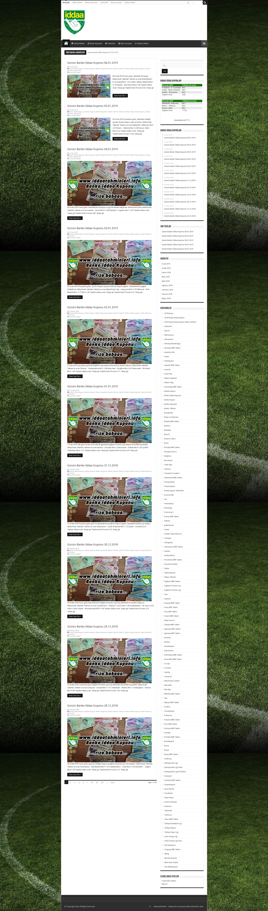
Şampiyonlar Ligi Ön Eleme (175, 772)
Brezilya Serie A (170, 452)
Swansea (167, 806)
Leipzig (167, 672)
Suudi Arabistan (170, 802)
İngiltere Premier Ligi (172, 590)
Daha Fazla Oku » (120, 96)
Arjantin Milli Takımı (172, 365)
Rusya (166, 750)
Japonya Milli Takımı (172, 633)
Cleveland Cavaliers (172, 473)
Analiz (166, 357)
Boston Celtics (170, 439)
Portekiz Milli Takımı (172, 737)
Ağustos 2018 (167, 285)
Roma (166, 746)
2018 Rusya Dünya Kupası (174, 318)
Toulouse (168, 815)
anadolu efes (169, 352)
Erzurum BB (169, 495)
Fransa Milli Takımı (171, 516)
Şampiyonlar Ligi (171, 763)
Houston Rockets (171, 564)
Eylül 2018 (166, 281)
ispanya (167, 599)
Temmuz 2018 (167, 290)
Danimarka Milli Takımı (173, 478)
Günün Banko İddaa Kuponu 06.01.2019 (92, 62)
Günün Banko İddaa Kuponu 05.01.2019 (92, 106)
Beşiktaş (167, 430)
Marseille (168, 685)
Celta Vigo (168, 465)
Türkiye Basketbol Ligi (173, 823)
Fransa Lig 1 (169, 512)
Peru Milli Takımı (170, 724)
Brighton (167, 456)
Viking (166, 854)
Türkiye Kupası (170, 828)
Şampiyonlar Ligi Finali (173, 767)
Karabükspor (169, 646)
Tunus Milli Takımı (171, 819)
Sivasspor (168, 776)
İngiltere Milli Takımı (172, 581)
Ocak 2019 (166, 264)
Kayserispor (169, 650)
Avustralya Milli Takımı (173, 387)
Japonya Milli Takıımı (172, 629)
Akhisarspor (169, 335)
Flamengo (168, 508)
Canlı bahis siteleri (169, 881)
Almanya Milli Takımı (172, 348)
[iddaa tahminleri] (74, 22)
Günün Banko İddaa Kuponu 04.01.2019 (92, 149)
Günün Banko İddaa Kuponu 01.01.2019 (92, 386)
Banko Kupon (90, 69)
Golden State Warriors (173, 534)
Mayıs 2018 (166, 298)
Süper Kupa (169, 797)
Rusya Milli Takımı (171, 754)
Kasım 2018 (166, 272)
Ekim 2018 (166, 277)
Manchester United (171, 681)
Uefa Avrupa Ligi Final (173, 841)
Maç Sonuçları (116, 2)
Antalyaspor (169, 361)
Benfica (167, 426)
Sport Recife (169, 789)
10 (92, 782)
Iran (166, 594)
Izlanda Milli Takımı (172, 625)
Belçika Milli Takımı (171, 421)
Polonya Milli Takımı (172, 728)
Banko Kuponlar (91, 2)
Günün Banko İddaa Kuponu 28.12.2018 (92, 705)
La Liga (167, 663)
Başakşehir (168, 413)
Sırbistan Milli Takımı (172, 780)
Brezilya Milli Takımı (172, 447)
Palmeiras (168, 715)
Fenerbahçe (169, 504)
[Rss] (188, 2)
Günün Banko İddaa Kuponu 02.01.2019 (92, 307)
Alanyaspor (168, 339)
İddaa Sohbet (130, 2)
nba (165, 698)
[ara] (205, 2)
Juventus (167, 638)
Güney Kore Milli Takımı (173, 547)
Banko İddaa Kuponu (76, 69)
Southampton (169, 785)
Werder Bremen (170, 858)
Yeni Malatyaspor (171, 867)
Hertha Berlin (169, 555)
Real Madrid (169, 741)
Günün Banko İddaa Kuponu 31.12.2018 (92, 465)
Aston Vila (168, 374)
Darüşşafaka (169, 482)
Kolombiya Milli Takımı (173, 655)
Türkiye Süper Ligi (171, 832)
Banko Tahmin (113, 69)
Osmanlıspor (169, 711)
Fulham (167, 521)
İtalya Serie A (169, 620)
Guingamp (168, 542)
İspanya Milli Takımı (172, 603)
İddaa (132, 69)
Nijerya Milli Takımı (171, 702)
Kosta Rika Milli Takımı (173, 659)
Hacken (167, 551)
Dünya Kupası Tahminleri (174, 491)
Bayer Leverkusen (171, 417)
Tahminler (104, 2)
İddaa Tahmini (146, 234)
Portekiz (167, 733)
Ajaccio (167, 331)
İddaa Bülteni (77, 2)
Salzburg (167, 759)
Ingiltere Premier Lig (172, 586)
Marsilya (167, 689)
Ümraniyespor (170, 845)
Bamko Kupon (169, 391)
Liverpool (168, 676)
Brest (166, 443)
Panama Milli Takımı (172, 720)
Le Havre (167, 668)
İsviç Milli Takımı (170, 612)
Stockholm (168, 793)
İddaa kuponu (140, 69)
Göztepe (167, 538)
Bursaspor (168, 460)
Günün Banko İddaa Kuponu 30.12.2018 (92, 544)
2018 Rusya (168, 313)
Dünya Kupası (169, 486)
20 (97, 782)
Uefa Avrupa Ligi (171, 836)
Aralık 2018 (166, 268)
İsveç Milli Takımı (171, 607)
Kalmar (167, 642)
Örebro (167, 707)
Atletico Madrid (170, 378)
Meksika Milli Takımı (172, 694)
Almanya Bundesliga (172, 344)
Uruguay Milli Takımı (172, 849)
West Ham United (171, 862)
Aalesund (168, 326)
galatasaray (169, 525)
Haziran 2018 (167, 294)
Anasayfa (66, 2)
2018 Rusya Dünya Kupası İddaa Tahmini (180, 322)
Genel (127, 69)
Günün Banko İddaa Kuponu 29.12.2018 (92, 626)
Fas (165, 499)
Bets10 (121, 69)
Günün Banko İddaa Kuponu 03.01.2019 (102, 52)
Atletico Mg (168, 382)
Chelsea (167, 469)
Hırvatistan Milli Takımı (173, 560)
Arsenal (167, 369)
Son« (113, 782)
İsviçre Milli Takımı (171, 616)
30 (102, 782)
